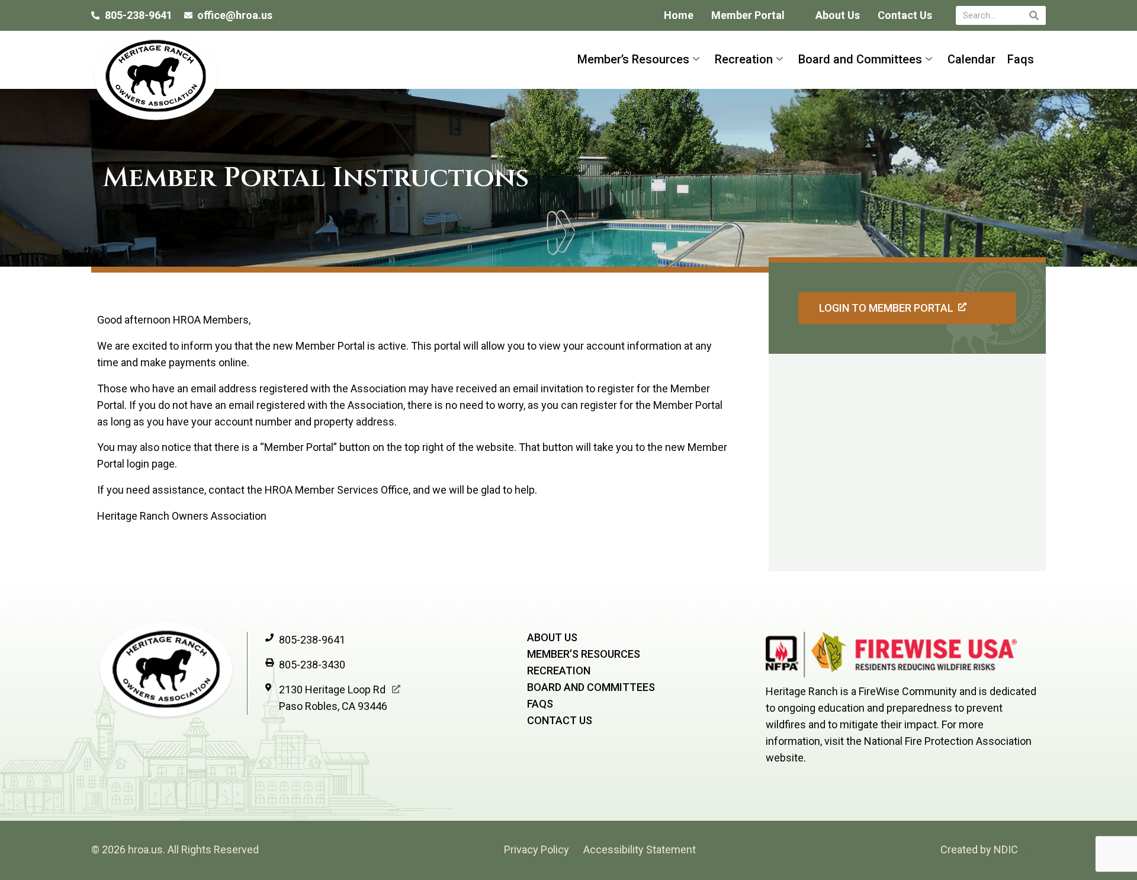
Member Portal (748, 15)
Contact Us (905, 15)
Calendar (971, 59)
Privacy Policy (536, 849)
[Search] (1034, 15)
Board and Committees (860, 59)
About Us (837, 15)
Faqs (1020, 59)
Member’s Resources (633, 59)
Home (678, 15)
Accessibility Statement (639, 849)
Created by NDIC (979, 849)
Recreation (744, 59)
